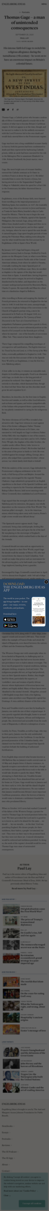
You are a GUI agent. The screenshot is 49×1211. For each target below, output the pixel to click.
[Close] (46, 582)
